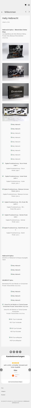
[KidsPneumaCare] (26, 11)
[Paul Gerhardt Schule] (29, 11)
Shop (2, 388)
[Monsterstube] (9, 5)
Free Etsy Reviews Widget (16, 381)
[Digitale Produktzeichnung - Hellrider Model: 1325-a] (15, 215)
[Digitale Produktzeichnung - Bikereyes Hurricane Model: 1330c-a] (15, 189)
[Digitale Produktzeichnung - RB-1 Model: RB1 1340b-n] (15, 202)
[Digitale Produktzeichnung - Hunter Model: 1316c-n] (15, 176)
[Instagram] (14, 352)
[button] (1, 369)
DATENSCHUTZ (15, 402)
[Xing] (20, 352)
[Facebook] (10, 352)
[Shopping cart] (25, 4)
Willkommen (10, 12)
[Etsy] (17, 352)
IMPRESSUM (26, 401)
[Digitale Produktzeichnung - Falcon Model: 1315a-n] (15, 163)
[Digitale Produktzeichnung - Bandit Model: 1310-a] (15, 227)
